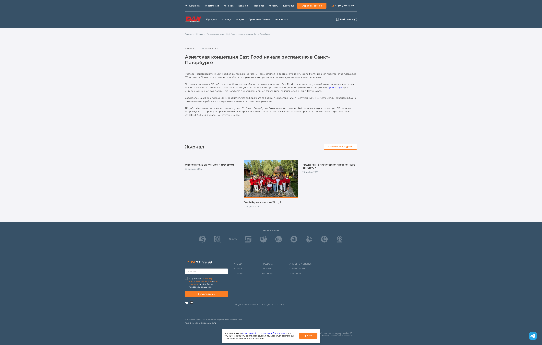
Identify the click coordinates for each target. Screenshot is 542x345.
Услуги (240, 19)
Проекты (259, 5)
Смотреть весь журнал (340, 146)
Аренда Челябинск (273, 304)
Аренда (226, 19)
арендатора (335, 87)
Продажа (211, 19)
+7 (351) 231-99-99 (344, 5)
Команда (229, 5)
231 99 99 (198, 262)
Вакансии (243, 5)
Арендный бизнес (259, 19)
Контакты (288, 5)
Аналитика (281, 19)
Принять (308, 335)
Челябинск (194, 5)
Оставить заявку (206, 294)
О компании (212, 5)
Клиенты (273, 5)
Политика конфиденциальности (201, 323)
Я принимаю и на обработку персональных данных (203, 282)
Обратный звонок (312, 5)
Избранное (348, 19)
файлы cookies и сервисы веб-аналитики (264, 333)
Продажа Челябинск (246, 304)
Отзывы (238, 273)
